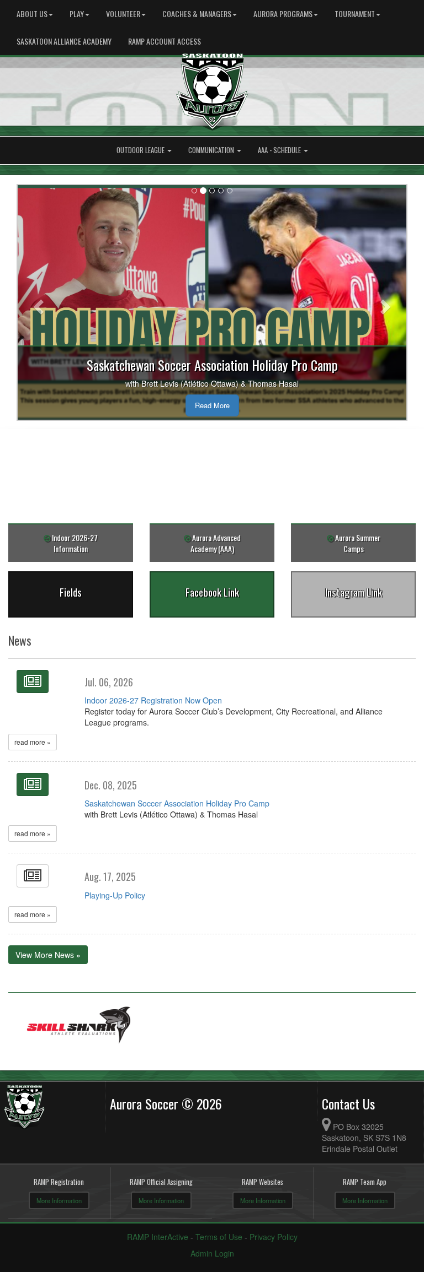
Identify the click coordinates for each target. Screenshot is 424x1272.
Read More (212, 405)
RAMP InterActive (157, 1236)
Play (77, 13)
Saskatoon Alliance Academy (64, 41)
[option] (79, 1026)
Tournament (355, 13)
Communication (212, 150)
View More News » (48, 954)
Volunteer (123, 13)
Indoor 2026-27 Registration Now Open (153, 700)
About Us (32, 13)
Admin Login (212, 1253)
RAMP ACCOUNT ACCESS (164, 41)
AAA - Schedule (280, 150)
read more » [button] (32, 741)
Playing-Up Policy (114, 895)
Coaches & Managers (196, 13)
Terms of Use (218, 1236)
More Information (59, 1200)
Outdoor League (141, 150)
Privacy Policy (274, 1236)
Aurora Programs (282, 13)
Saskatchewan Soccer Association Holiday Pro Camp (176, 803)
